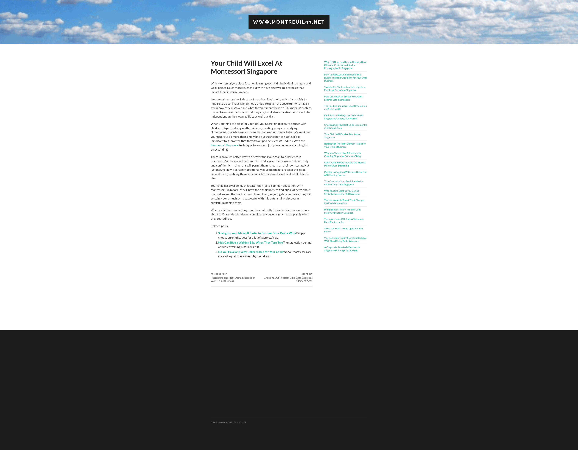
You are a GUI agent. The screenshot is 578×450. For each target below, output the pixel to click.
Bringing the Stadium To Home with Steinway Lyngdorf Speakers (342, 211)
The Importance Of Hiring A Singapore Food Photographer (344, 221)
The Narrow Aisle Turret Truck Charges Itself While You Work (344, 202)
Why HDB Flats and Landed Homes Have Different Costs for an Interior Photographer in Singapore (345, 65)
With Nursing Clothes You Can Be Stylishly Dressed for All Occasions (342, 192)
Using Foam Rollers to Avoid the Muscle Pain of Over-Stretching (344, 164)
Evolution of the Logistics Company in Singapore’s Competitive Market (343, 117)
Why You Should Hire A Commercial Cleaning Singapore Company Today (342, 154)
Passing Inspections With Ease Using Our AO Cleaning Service (345, 173)
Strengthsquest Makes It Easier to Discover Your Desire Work (257, 233)
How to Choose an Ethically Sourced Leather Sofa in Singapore (343, 98)
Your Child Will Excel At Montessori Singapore (342, 136)
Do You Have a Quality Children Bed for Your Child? (251, 252)
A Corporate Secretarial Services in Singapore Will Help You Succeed (342, 249)
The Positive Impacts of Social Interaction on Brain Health (345, 107)
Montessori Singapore (225, 145)
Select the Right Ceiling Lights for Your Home (344, 230)
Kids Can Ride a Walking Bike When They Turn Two (250, 242)
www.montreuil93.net (289, 22)
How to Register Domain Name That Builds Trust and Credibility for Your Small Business (345, 77)
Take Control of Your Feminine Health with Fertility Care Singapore (343, 183)
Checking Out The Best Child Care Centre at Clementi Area (288, 277)
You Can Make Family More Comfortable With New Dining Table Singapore (345, 239)
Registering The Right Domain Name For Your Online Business (233, 277)
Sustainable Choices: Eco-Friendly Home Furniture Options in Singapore (345, 89)
